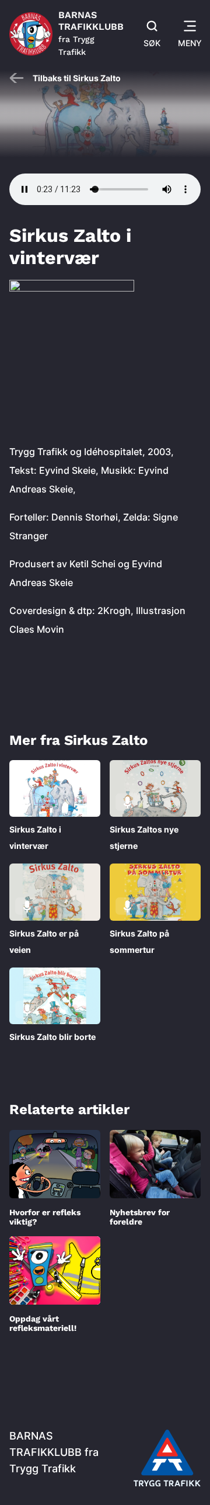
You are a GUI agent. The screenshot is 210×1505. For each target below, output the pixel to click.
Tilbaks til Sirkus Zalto (77, 78)
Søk (152, 43)
